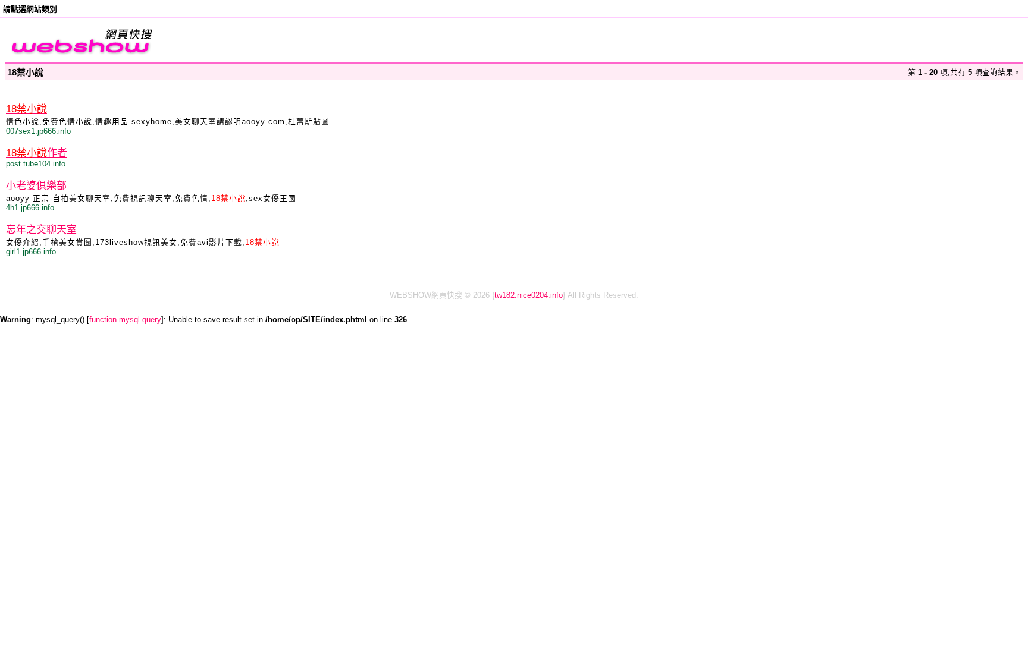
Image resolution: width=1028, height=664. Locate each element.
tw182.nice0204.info (528, 295)
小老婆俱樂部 (36, 185)
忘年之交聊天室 (41, 229)
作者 (36, 153)
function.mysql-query (125, 319)
